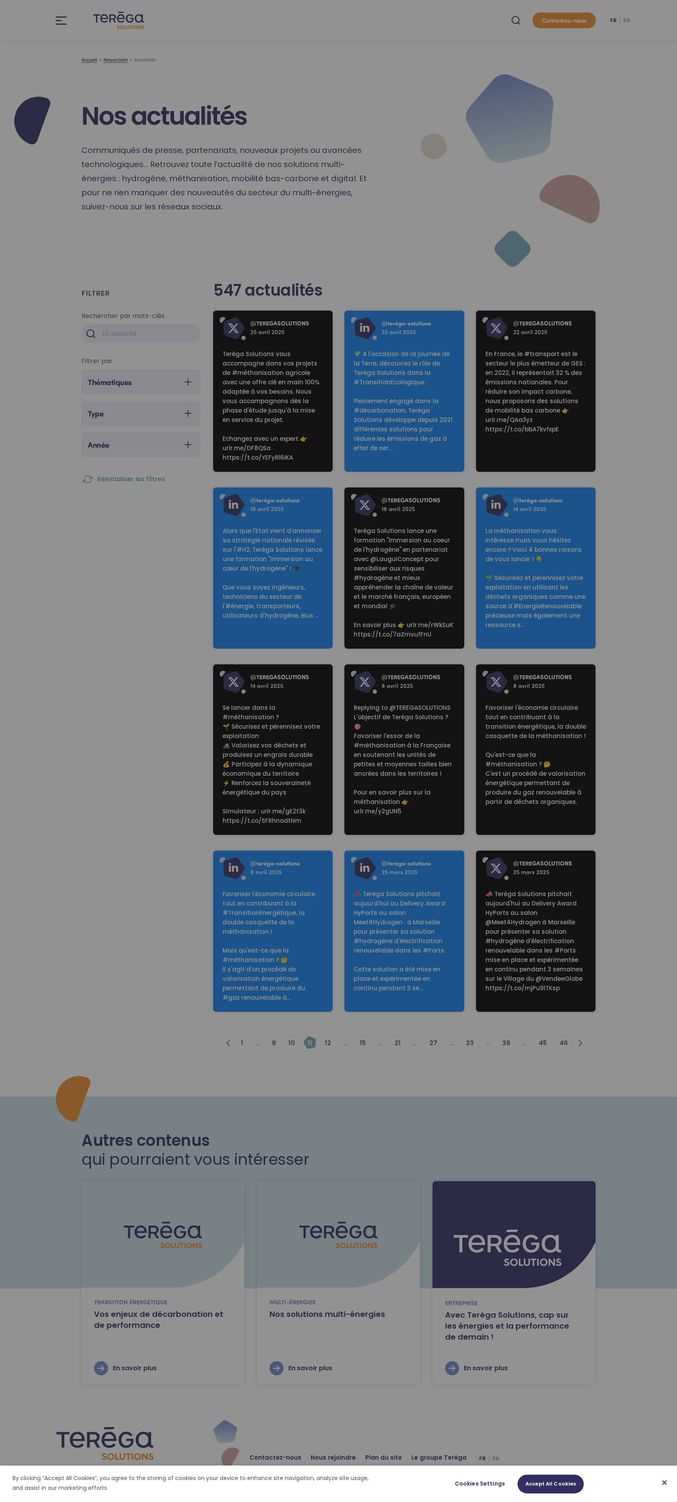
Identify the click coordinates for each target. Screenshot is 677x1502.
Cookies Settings (480, 1483)
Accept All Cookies (550, 1483)
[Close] (664, 1482)
